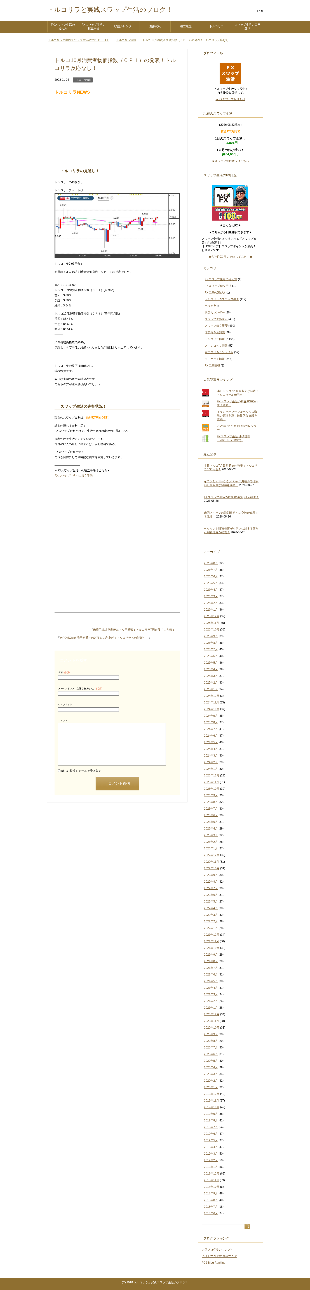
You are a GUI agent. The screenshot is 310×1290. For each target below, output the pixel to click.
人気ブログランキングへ (217, 1249)
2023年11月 (211, 782)
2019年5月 (211, 1140)
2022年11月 (211, 861)
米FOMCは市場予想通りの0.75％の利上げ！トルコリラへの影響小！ (104, 637)
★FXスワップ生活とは (230, 99)
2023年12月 (211, 775)
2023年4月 (211, 828)
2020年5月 (211, 1060)
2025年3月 (211, 675)
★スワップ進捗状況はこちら (230, 160)
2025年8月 (211, 642)
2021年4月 (211, 987)
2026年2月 (211, 602)
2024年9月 (211, 715)
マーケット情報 (215, 358)
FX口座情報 (212, 365)
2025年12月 (211, 616)
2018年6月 (211, 1213)
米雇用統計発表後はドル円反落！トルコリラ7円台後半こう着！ (134, 629)
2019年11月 (211, 1100)
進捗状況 (155, 26)
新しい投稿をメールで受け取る (81, 770)
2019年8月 (211, 1120)
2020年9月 (211, 1034)
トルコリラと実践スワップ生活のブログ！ (110, 9)
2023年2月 (211, 841)
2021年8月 (211, 961)
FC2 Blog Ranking (213, 1262)
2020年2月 (211, 1080)
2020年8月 (211, 1040)
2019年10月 (211, 1107)
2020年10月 (211, 1027)
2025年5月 (211, 662)
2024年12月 (211, 695)
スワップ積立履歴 (216, 325)
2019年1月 (211, 1166)
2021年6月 (211, 974)
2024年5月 (211, 742)
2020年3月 (211, 1074)
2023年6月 (211, 815)
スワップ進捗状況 (216, 319)
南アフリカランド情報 (219, 352)
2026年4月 (211, 589)
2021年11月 (211, 941)
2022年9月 (211, 874)
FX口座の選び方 (215, 292)
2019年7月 (211, 1127)
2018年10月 (211, 1186)
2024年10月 (211, 709)
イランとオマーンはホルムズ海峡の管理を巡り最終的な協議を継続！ (237, 415)
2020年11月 (211, 1020)
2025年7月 (211, 649)
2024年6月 (211, 735)
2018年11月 (211, 1180)
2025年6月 (211, 656)
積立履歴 (186, 26)
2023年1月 (211, 848)
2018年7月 (211, 1206)
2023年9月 (211, 795)
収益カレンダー (124, 26)
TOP (78, 40)
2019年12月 (211, 1093)
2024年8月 (211, 722)
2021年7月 (211, 967)
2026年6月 (211, 576)
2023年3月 (211, 835)
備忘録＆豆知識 (215, 332)
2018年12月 (211, 1173)
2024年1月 (211, 768)
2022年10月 (211, 868)
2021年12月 (211, 934)
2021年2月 (211, 1001)
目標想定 (210, 305)
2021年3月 (211, 994)
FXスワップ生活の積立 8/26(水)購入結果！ (231, 497)
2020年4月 (211, 1067)
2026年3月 (211, 596)
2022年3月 (211, 914)
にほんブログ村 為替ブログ (219, 1256)
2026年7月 (211, 569)
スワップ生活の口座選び (247, 26)
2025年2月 (211, 682)
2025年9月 (211, 636)
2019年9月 (211, 1113)
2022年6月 (211, 894)
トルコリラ (216, 26)
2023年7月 (211, 808)
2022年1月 (211, 928)
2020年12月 (211, 1014)
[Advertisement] (117, 132)
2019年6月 (211, 1133)
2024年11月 (211, 702)
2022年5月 (211, 901)
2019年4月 (211, 1147)
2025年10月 (211, 629)
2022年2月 (211, 921)
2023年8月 (211, 802)
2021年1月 (211, 1007)
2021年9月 (211, 954)
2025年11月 (211, 622)
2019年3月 (211, 1153)
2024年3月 (211, 755)
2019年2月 (211, 1160)
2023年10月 (211, 788)
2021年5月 (211, 981)
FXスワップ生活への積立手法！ (75, 475)
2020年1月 (211, 1087)
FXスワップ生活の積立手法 (93, 26)
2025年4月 (211, 669)
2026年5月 (211, 583)
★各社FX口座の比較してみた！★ (230, 256)
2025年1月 (211, 689)
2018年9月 (211, 1193)
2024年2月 (211, 762)
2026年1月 (211, 609)
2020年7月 (211, 1047)
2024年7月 (211, 729)
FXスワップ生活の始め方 (63, 26)
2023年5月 (211, 821)
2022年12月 (211, 855)
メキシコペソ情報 (216, 345)
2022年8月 (211, 881)
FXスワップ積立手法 (218, 285)
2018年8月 (211, 1200)
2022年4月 (211, 908)
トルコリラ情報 (82, 79)
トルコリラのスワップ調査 (222, 299)
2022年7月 (211, 888)
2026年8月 (211, 563)
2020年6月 (211, 1054)
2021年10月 (211, 947)
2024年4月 (211, 748)
